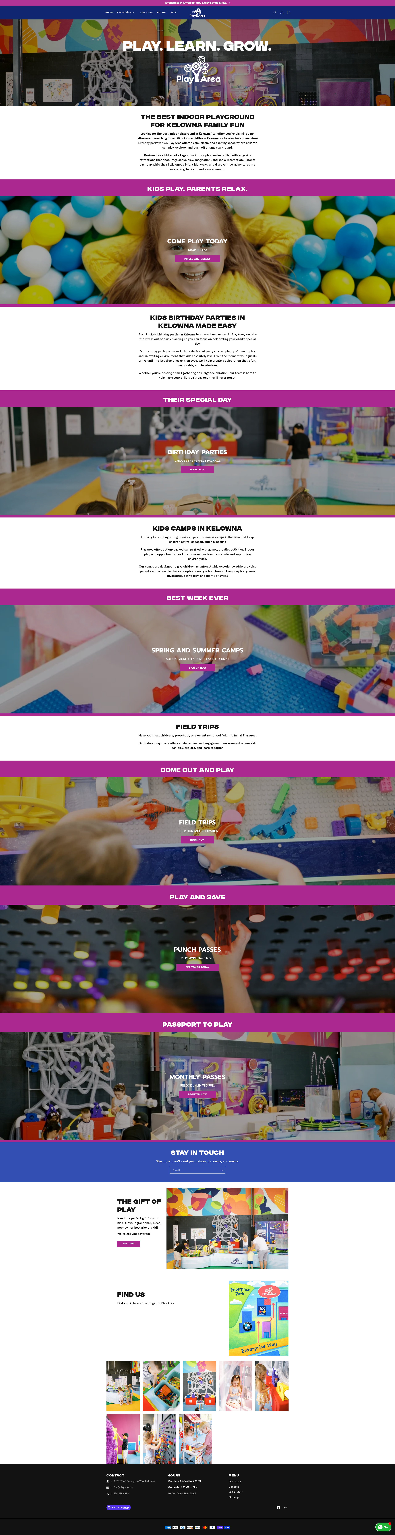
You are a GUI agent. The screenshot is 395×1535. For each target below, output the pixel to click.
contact (234, 1487)
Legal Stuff (236, 1492)
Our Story (235, 1481)
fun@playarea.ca (123, 1487)
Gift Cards (129, 1243)
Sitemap (234, 1497)
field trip (227, 735)
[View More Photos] (123, 1386)
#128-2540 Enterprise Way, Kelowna (134, 1481)
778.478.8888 (121, 1493)
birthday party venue (152, 143)
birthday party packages (162, 351)
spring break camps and (204, 537)
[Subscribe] (221, 1170)
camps (188, 549)
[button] (126, 12)
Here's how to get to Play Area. (153, 1303)
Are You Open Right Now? (182, 1493)
